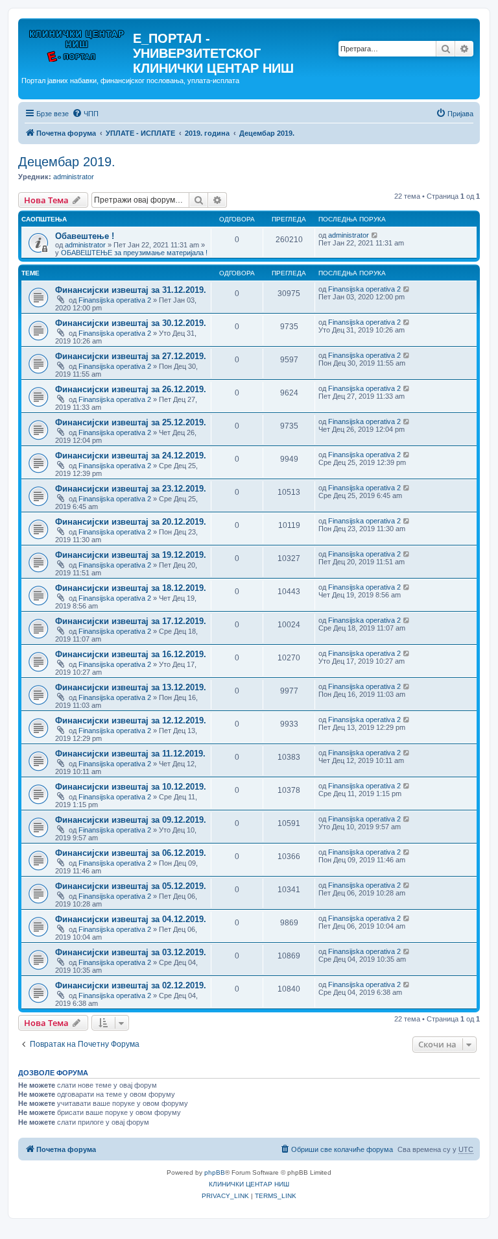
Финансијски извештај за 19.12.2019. (130, 555)
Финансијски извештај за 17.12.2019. (130, 621)
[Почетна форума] (77, 42)
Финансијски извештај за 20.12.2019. (130, 522)
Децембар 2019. (66, 162)
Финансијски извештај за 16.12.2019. (130, 654)
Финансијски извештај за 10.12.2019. (130, 787)
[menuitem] (85, 113)
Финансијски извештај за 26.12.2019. (130, 389)
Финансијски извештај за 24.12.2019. (130, 455)
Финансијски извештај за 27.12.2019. (130, 356)
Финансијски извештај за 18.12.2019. (130, 588)
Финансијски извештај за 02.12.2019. (130, 985)
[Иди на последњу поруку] (375, 235)
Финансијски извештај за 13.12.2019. (130, 687)
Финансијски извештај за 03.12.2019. (130, 952)
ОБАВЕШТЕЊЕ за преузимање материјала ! (134, 253)
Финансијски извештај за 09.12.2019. (130, 820)
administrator (73, 177)
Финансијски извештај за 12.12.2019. (130, 720)
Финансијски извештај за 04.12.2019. (130, 919)
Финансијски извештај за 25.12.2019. (130, 422)
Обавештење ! (84, 236)
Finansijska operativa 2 (114, 300)
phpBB (214, 1172)
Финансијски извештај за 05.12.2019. (130, 886)
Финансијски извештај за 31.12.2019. (130, 290)
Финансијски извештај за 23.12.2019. (130, 489)
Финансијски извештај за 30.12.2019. (130, 323)
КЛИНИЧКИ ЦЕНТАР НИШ (249, 1184)
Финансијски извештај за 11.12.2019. (130, 753)
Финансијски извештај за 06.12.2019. (130, 853)
